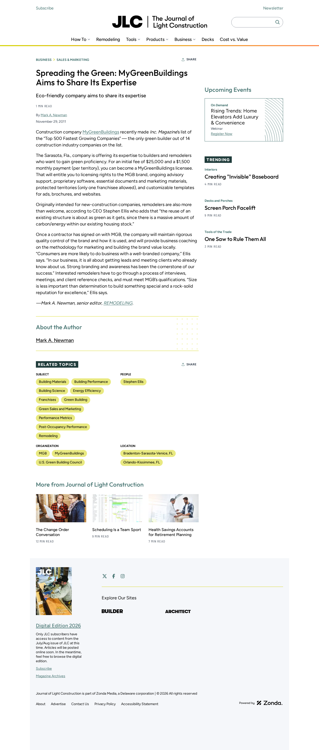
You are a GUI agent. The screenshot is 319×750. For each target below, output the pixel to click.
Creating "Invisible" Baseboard (242, 176)
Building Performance (91, 382)
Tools (131, 39)
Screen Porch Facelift (230, 208)
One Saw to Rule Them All (235, 239)
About (40, 704)
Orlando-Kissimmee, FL (141, 462)
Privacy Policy (105, 704)
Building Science (52, 391)
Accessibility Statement (139, 704)
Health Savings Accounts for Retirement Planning (171, 532)
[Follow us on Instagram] (123, 576)
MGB (43, 453)
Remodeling (108, 39)
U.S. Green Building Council (60, 462)
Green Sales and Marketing (60, 409)
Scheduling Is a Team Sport (116, 529)
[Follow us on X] (105, 576)
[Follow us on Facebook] (114, 576)
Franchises (47, 400)
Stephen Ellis (133, 382)
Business (183, 39)
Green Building (75, 400)
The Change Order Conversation (52, 532)
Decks (208, 39)
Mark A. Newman (54, 115)
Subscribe (45, 8)
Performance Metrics (55, 418)
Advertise (58, 704)
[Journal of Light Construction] (159, 22)
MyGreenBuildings (100, 132)
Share (191, 59)
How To (78, 39)
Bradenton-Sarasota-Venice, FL (148, 453)
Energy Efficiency (87, 391)
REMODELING (117, 303)
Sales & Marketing (73, 59)
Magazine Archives (50, 676)
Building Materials (52, 382)
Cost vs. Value (234, 39)
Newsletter (273, 8)
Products (155, 39)
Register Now (221, 134)
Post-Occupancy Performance (63, 427)
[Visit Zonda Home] (261, 703)
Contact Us (80, 704)
